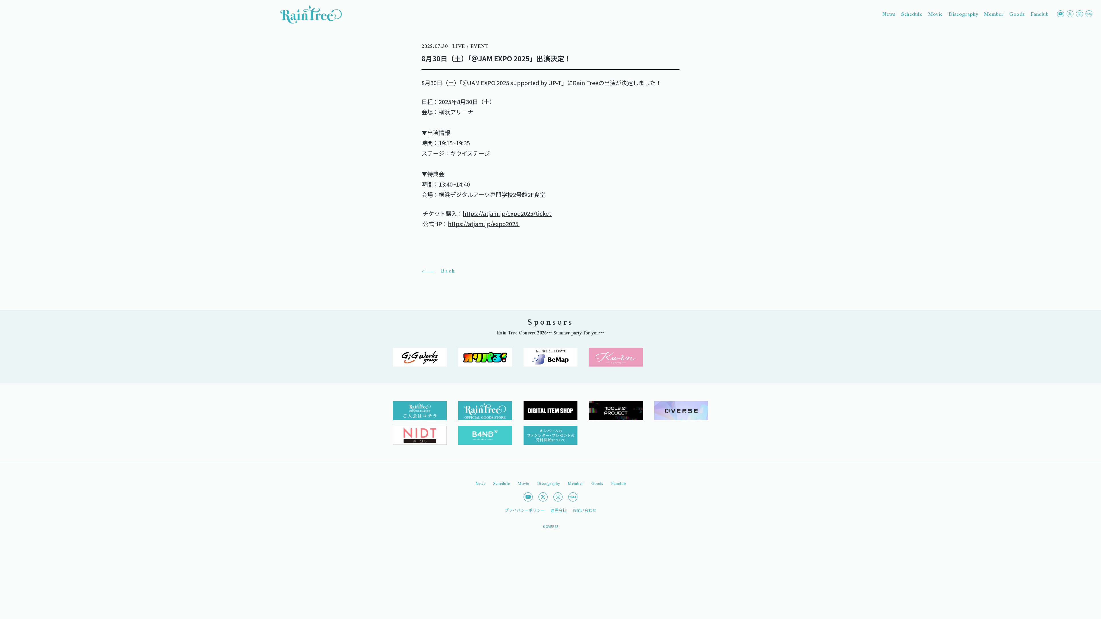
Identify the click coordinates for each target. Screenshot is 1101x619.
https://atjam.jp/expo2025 (484, 224)
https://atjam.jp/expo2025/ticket (507, 213)
